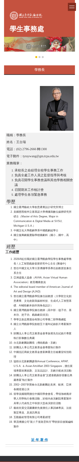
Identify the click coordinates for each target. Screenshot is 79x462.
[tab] (36, 57)
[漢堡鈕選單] (72, 7)
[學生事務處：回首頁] (26, 16)
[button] (9, 48)
